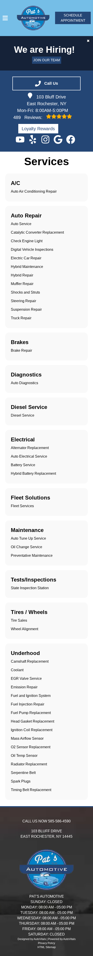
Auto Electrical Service (29, 456)
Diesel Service (22, 415)
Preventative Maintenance (32, 555)
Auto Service (21, 224)
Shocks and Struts (25, 292)
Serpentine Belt (23, 773)
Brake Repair (21, 350)
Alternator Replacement (30, 448)
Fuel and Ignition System (31, 696)
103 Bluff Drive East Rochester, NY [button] (46, 100)
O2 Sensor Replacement (30, 747)
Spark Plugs (20, 781)
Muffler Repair (22, 284)
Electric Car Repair (26, 258)
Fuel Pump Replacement (31, 713)
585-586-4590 (59, 821)
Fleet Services (22, 506)
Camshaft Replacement (30, 661)
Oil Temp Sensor (24, 755)
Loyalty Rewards (38, 128)
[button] (20, 139)
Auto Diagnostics (24, 383)
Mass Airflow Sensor (27, 738)
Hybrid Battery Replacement (33, 473)
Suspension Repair (26, 309)
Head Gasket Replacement (32, 721)
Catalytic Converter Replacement (37, 232)
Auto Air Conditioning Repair (34, 191)
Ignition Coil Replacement (31, 730)
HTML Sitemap (46, 947)
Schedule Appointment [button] (73, 17)
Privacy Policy (46, 943)
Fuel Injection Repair (27, 704)
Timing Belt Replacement (31, 790)
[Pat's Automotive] (33, 18)
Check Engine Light (26, 241)
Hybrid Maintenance (27, 267)
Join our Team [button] (46, 60)
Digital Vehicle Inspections (32, 249)
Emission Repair (24, 687)
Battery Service (23, 465)
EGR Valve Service (26, 678)
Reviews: (28, 117)
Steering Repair (23, 301)
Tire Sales (19, 620)
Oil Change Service (26, 547)
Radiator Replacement (29, 764)
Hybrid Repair (22, 275)
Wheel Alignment (24, 629)
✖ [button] (88, 41)
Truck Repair (21, 318)
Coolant (17, 670)
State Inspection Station (30, 588)
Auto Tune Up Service (28, 538)
